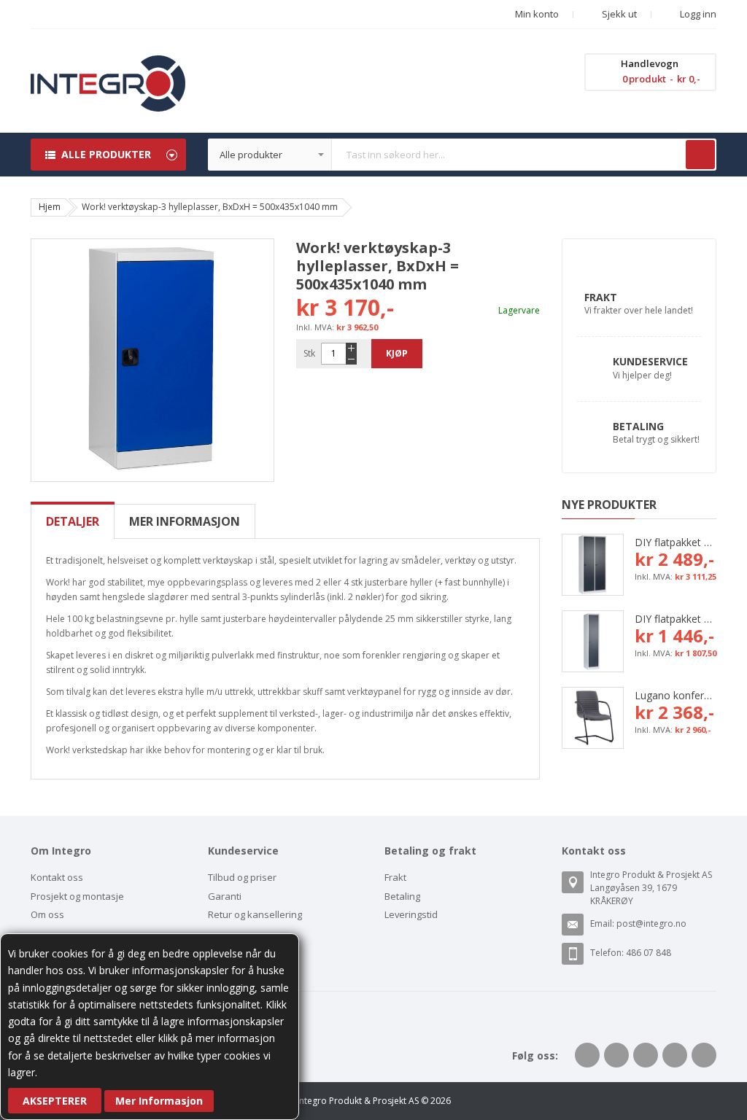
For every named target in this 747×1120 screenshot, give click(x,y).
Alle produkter (106, 154)
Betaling (638, 426)
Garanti (224, 896)
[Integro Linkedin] (645, 1055)
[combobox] (462, 155)
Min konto (537, 13)
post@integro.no (651, 923)
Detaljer (72, 521)
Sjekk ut (618, 13)
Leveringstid (411, 914)
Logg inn (697, 13)
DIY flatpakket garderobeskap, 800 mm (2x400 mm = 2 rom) (676, 542)
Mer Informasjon (159, 1101)
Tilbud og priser (242, 877)
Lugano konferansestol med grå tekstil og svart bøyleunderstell (676, 695)
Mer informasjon (184, 521)
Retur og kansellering (255, 914)
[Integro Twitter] (616, 1055)
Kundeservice (650, 361)
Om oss (47, 914)
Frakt (600, 297)
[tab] (73, 521)
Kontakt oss (57, 877)
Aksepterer (55, 1101)
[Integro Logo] (108, 66)
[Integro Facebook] (587, 1055)
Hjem (50, 207)
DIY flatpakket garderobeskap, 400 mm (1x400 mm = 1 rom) (676, 619)
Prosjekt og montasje (77, 896)
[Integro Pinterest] (674, 1055)
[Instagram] (704, 1055)
